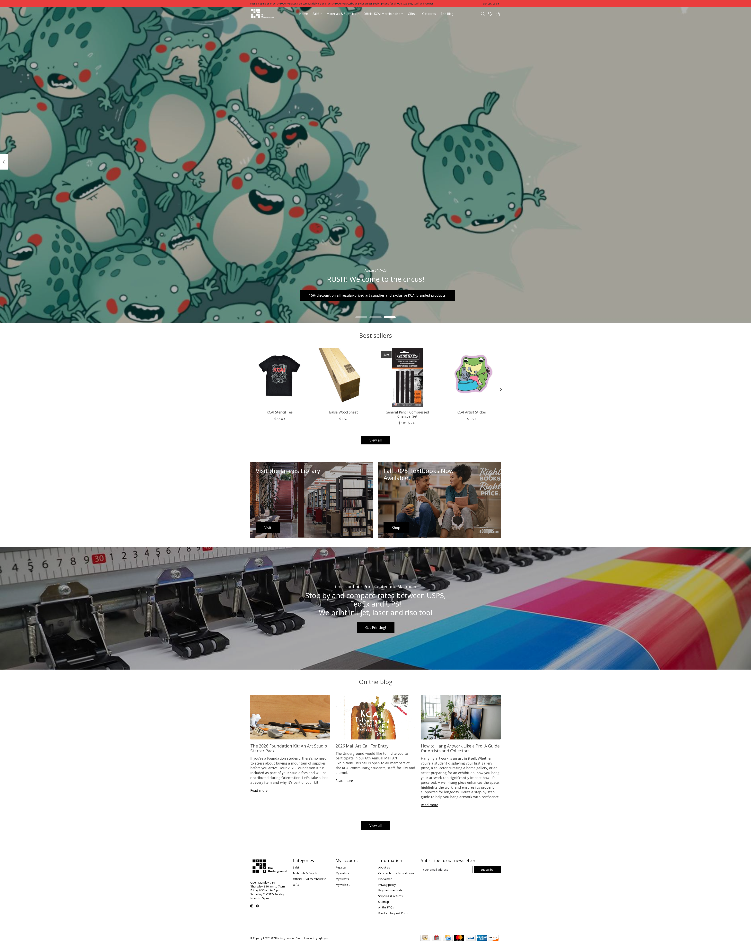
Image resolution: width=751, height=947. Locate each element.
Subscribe (487, 869)
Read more (259, 790)
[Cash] (425, 938)
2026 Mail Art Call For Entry (362, 746)
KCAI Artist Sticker (471, 412)
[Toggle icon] (483, 13)
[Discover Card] (494, 938)
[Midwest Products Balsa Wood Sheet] (343, 377)
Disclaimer (385, 879)
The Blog (447, 14)
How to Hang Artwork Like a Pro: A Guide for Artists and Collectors (460, 748)
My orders (342, 873)
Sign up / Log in (491, 3)
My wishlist (343, 885)
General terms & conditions (396, 873)
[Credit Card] (448, 938)
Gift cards (429, 14)
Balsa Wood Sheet (343, 412)
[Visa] (471, 938)
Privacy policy (387, 885)
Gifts (296, 885)
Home (303, 14)
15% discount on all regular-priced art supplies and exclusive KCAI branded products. (377, 295)
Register (341, 867)
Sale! (296, 867)
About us (384, 867)
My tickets (342, 879)
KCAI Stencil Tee (280, 412)
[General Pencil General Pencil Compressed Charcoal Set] (407, 377)
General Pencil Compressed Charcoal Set (407, 414)
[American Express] (482, 938)
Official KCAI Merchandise (309, 879)
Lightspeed (324, 938)
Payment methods (390, 890)
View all (375, 440)
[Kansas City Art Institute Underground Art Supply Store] (262, 13)
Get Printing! (375, 627)
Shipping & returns (390, 896)
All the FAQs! (386, 907)
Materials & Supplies (306, 873)
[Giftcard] (436, 938)
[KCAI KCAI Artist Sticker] (471, 377)
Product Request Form (393, 913)
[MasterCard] (459, 938)
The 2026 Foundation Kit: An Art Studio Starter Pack (288, 748)
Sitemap (383, 902)
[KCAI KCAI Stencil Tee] (279, 377)
